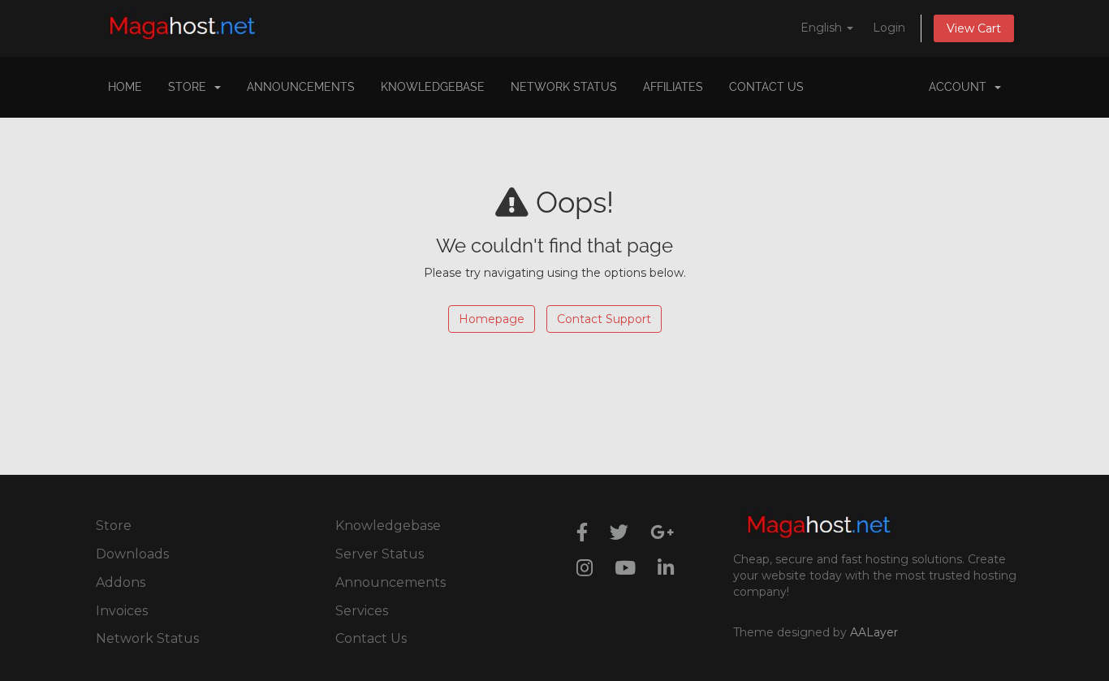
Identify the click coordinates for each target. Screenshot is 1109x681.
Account (961, 86)
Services (361, 611)
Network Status (564, 86)
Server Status (379, 554)
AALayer (874, 632)
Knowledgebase (433, 86)
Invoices (122, 611)
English (822, 27)
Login (889, 27)
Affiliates (673, 86)
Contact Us (766, 86)
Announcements (301, 86)
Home (125, 86)
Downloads (132, 554)
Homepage (491, 319)
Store (190, 86)
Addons (120, 582)
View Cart (974, 28)
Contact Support (604, 319)
